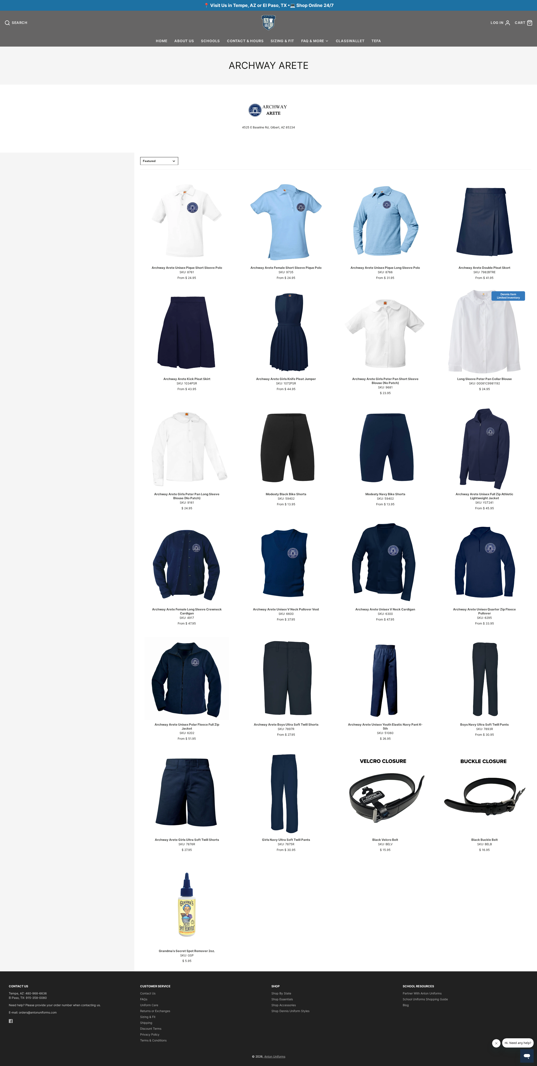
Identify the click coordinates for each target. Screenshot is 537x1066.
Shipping (146, 1022)
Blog (406, 1005)
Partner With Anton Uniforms (422, 993)
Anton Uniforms (274, 1056)
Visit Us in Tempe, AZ (233, 5)
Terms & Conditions (153, 1040)
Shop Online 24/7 (315, 5)
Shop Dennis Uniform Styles (290, 1011)
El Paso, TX (275, 5)
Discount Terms (150, 1028)
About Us (184, 41)
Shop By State (281, 993)
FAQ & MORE (312, 41)
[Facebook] (11, 1021)
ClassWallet (350, 41)
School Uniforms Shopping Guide (425, 999)
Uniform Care (149, 1005)
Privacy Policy (149, 1034)
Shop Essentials (282, 999)
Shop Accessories (283, 1005)
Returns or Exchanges (155, 1011)
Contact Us (147, 993)
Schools (210, 41)
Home (161, 41)
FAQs (143, 999)
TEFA (376, 41)
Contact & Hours (245, 41)
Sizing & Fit (282, 41)
